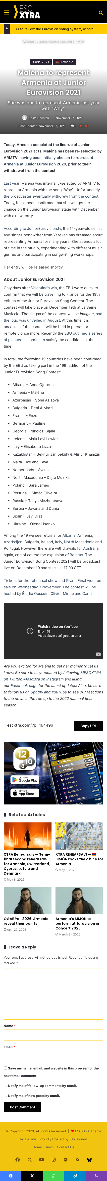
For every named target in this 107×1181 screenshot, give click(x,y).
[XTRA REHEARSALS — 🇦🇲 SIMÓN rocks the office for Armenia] (79, 835)
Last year (11, 183)
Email (9, 1047)
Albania (68, 535)
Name (10, 1026)
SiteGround (78, 1139)
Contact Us (65, 1147)
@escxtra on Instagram (43, 679)
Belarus (76, 554)
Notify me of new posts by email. (34, 1096)
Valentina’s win (44, 287)
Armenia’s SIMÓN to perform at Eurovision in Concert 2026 (77, 923)
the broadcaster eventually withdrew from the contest (51, 196)
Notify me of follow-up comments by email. (42, 1086)
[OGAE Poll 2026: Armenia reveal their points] (28, 900)
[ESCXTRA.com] (26, 12)
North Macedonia (79, 541)
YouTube (59, 692)
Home (31, 42)
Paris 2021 (76, 42)
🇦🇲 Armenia (64, 62)
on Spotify (34, 692)
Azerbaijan (13, 541)
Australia (91, 548)
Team (49, 1147)
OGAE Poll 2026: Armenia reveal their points (26, 921)
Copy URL (88, 726)
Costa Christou (38, 118)
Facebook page (24, 685)
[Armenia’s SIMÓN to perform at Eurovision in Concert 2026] (79, 900)
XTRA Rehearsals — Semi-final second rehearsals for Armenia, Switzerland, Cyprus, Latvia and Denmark (27, 864)
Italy (58, 541)
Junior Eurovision (52, 42)
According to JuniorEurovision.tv (32, 228)
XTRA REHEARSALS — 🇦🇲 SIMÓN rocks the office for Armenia (79, 859)
